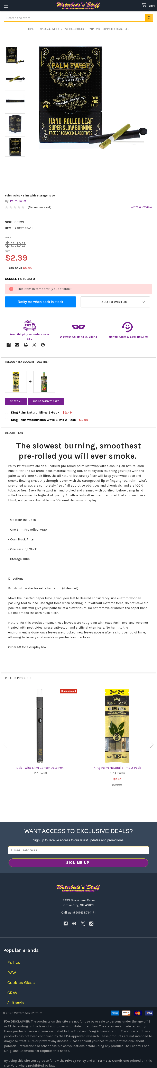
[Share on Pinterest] (43, 344)
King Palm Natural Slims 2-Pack (117, 768)
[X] (82, 923)
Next (152, 745)
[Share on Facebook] (8, 344)
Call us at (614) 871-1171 (78, 912)
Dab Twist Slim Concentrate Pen (40, 768)
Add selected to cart (46, 401)
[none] (92, 95)
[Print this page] (25, 344)
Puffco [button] (13, 962)
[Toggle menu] (5, 5)
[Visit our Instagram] (91, 923)
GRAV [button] (12, 992)
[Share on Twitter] (34, 344)
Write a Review (141, 207)
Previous (5, 745)
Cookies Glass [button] (21, 982)
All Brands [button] (15, 1002)
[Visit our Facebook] (65, 923)
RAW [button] (11, 972)
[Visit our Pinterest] (74, 923)
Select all (16, 401)
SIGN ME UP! (78, 862)
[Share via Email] (17, 344)
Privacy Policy (75, 1060)
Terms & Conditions (113, 1060)
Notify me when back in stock (40, 302)
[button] (115, 301)
